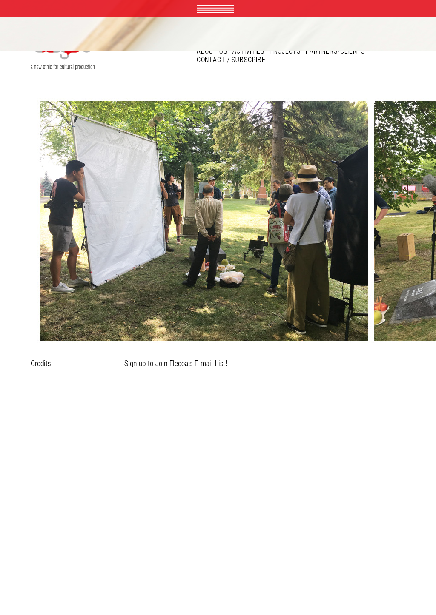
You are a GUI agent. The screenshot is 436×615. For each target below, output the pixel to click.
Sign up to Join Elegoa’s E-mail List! (175, 363)
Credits (41, 363)
